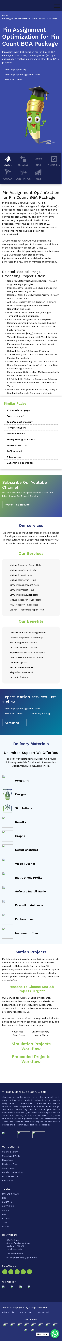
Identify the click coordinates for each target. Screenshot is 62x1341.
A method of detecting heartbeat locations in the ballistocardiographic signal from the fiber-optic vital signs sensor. (33, 365)
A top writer (14, 457)
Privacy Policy (8, 1312)
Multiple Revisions (10, 1176)
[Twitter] (18, 1272)
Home (5, 15)
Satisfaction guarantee (20, 462)
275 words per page (18, 410)
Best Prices (7, 1180)
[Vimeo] (24, 1272)
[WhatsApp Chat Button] (54, 1333)
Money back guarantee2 (21, 439)
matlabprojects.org (15, 69)
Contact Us (12, 722)
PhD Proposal (42, 1312)
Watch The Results (17, 504)
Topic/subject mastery (20, 422)
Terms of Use (25, 1312)
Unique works (8, 1168)
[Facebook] (5, 1272)
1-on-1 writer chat (17, 445)
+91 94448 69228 (15, 1253)
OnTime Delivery (10, 1152)
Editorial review (16, 433)
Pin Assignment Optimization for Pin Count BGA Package (29, 19)
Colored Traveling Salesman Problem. (28, 351)
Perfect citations (17, 427)
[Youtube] (30, 1272)
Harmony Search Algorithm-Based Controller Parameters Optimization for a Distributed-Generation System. (32, 344)
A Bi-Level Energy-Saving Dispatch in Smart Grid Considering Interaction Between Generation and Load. (31, 305)
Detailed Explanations (12, 1172)
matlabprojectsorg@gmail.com (22, 74)
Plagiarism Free (9, 1164)
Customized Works (11, 1156)
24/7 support (14, 451)
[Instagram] (11, 1272)
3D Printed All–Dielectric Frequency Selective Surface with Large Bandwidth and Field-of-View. (32, 382)
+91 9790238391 (14, 79)
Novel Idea (7, 1160)
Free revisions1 (15, 416)
